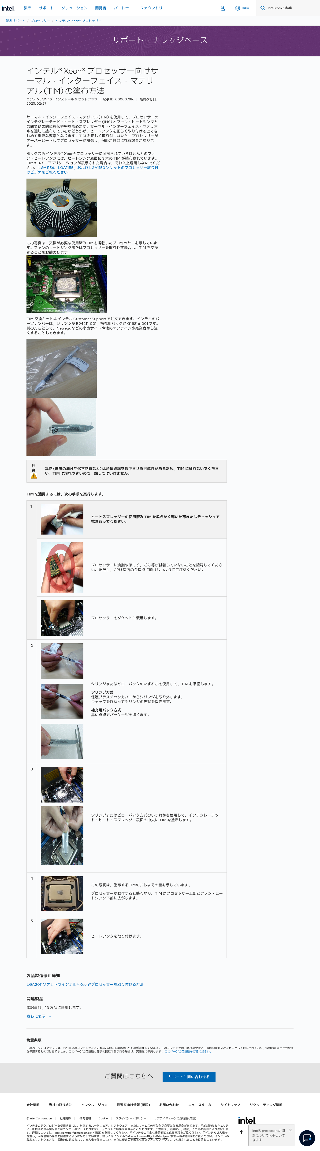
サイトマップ (230, 1105)
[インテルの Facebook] (241, 1132)
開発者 (100, 8)
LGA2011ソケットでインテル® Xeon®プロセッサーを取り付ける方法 (85, 984)
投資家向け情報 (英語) (133, 1105)
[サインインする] (223, 8)
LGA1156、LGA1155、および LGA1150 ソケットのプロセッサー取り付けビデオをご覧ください (92, 170)
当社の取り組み (60, 1105)
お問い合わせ (169, 1105)
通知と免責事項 (170, 1133)
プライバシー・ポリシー (130, 1118)
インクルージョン (94, 1105)
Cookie (103, 1118)
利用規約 (65, 1118)
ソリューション (74, 8)
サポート (46, 8)
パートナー (123, 8)
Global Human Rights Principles (148, 1136)
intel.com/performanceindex (73, 1133)
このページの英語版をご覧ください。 (188, 1051)
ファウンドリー (153, 8)
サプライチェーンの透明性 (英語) (175, 1118)
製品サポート (15, 21)
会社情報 (33, 1105)
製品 (27, 8)
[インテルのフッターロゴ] (247, 1120)
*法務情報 (84, 1118)
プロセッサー (40, 21)
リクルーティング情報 (266, 1105)
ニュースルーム (199, 1105)
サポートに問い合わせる (189, 1076)
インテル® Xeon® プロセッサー (78, 21)
